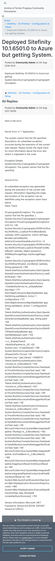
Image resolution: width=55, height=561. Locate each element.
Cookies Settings (27, 556)
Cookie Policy (26, 537)
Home (7, 20)
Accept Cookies (27, 548)
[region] (27, 541)
